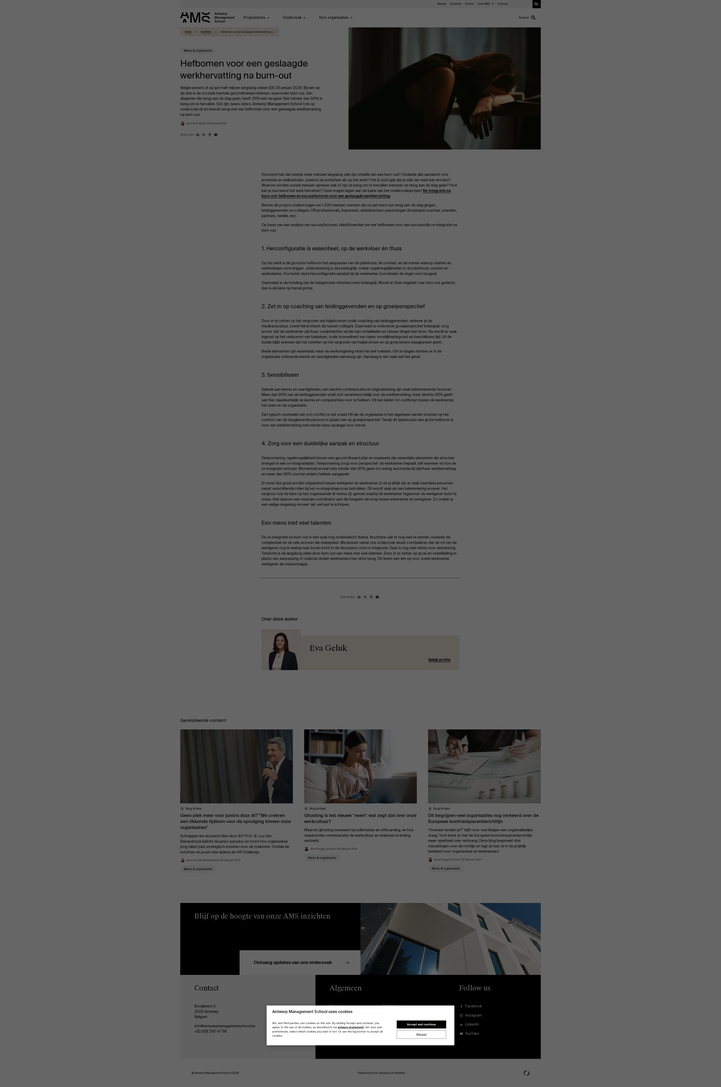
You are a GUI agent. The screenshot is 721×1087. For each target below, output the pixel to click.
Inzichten (206, 31)
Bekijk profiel (439, 659)
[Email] (216, 134)
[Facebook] (210, 134)
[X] (204, 134)
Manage (421, 1034)
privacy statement (351, 1027)
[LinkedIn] (198, 134)
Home (188, 31)
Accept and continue (421, 1024)
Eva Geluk (328, 648)
